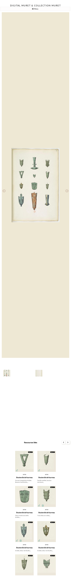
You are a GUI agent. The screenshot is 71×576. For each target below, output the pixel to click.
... (27, 482)
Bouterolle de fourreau (24, 477)
